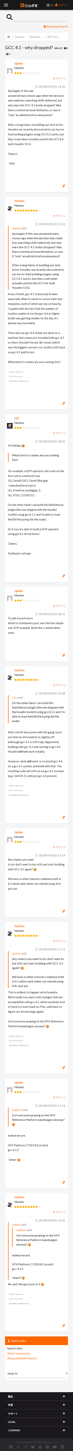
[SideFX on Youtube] (55, 1447)
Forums (19, 36)
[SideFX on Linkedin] (62, 1447)
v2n (16, 418)
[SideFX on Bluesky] (33, 1447)
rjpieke (18, 63)
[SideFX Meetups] (40, 1447)
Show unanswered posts (22, 1358)
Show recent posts (18, 1353)
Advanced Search (57, 26)
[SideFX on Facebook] (11, 1447)
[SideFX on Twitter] (18, 1447)
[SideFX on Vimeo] (47, 1447)
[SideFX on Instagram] (25, 1447)
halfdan (19, 200)
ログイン (63, 5)
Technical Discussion (35, 36)
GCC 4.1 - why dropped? (54, 36)
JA (52, 5)
